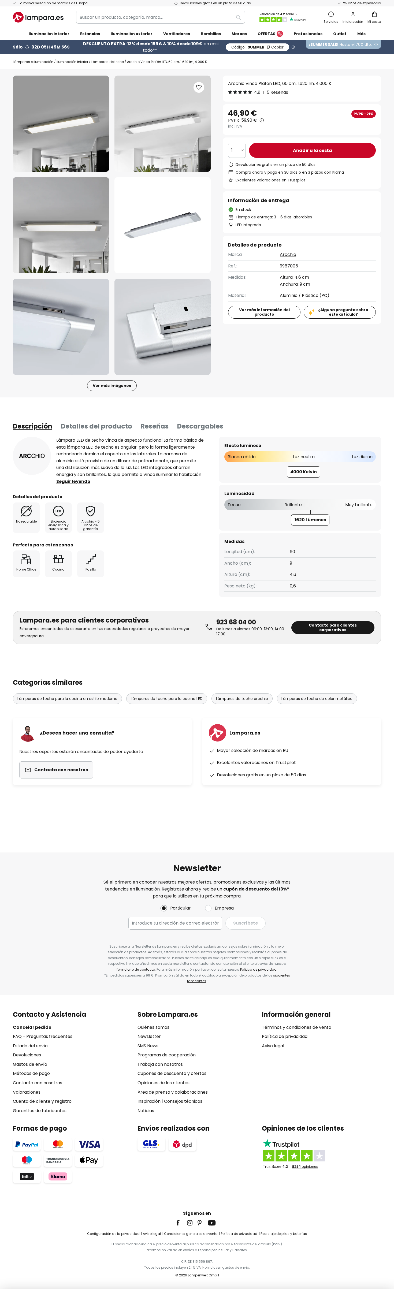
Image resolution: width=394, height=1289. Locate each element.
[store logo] (38, 17)
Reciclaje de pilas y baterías (284, 1233)
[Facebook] (181, 1223)
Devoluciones (27, 1055)
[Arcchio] (32, 456)
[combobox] (160, 17)
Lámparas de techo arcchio (242, 698)
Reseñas (155, 426)
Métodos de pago (31, 1073)
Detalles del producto (96, 426)
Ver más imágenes (112, 385)
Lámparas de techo (107, 61)
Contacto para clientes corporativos (333, 627)
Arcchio (288, 254)
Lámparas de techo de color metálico (316, 698)
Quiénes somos (153, 1027)
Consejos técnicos (183, 1101)
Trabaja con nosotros (160, 1064)
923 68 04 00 (236, 622)
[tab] (32, 426)
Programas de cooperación (166, 1055)
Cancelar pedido (32, 1027)
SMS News (147, 1046)
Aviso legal (273, 1046)
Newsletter (149, 1036)
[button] (61, 225)
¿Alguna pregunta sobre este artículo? (343, 312)
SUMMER (257, 47)
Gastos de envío (30, 1064)
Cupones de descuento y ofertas (171, 1073)
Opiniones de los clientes (163, 1083)
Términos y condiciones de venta (296, 1027)
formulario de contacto (136, 969)
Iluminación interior (72, 61)
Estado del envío (30, 1046)
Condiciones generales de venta (191, 1233)
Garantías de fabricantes (39, 1111)
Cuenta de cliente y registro (42, 1101)
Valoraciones (26, 1092)
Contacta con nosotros (37, 1083)
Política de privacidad (258, 969)
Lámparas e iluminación (33, 61)
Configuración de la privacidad (113, 1233)
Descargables (200, 426)
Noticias (145, 1111)
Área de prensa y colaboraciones (172, 1092)
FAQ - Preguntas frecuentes (42, 1036)
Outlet (340, 33)
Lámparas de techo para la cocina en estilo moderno (67, 698)
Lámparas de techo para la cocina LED (167, 698)
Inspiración (149, 1101)
